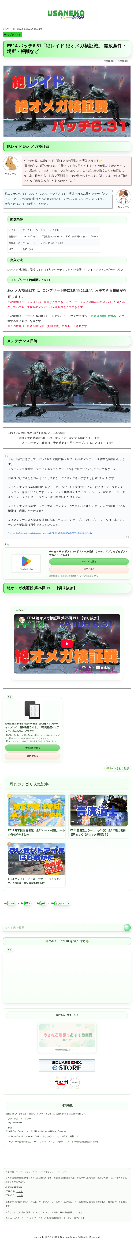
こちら (19, 1191)
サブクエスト (14, 34)
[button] (127, 927)
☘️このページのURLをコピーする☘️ (67, 941)
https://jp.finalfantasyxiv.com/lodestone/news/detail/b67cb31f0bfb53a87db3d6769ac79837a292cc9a (50, 533)
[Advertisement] (67, 977)
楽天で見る (89, 569)
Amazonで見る (89, 561)
